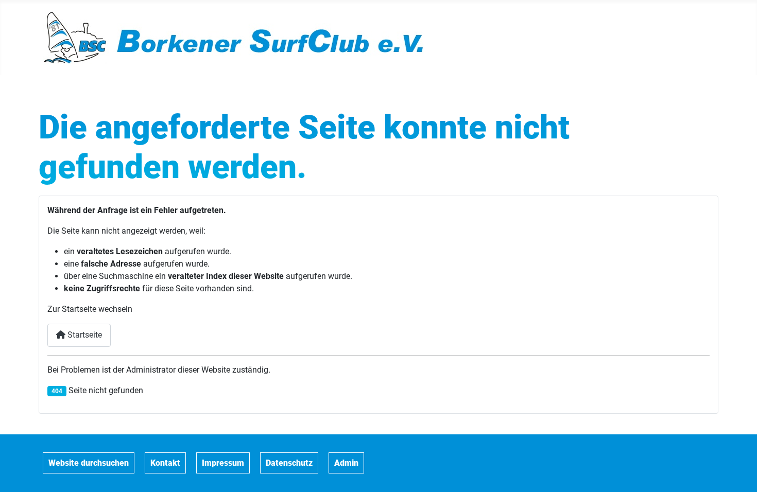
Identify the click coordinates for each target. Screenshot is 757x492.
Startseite (83, 335)
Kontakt (165, 463)
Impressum (223, 463)
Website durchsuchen (88, 463)
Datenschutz (289, 463)
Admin (346, 463)
